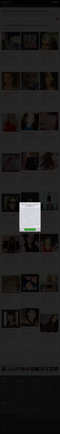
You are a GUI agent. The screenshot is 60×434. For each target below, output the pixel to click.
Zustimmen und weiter (30, 229)
